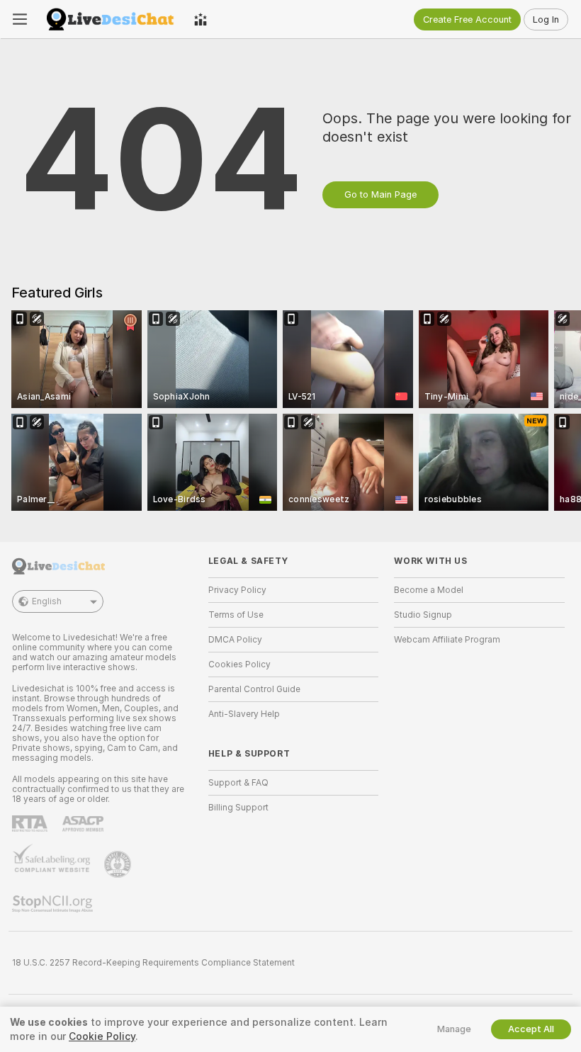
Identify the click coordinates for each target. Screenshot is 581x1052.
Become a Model (428, 590)
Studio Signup (423, 615)
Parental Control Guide (254, 689)
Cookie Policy (102, 1036)
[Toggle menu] (20, 19)
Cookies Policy (239, 664)
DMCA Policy (235, 640)
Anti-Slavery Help (244, 714)
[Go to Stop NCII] (54, 903)
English (47, 601)
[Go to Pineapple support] (119, 864)
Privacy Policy (237, 590)
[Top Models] (200, 19)
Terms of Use (236, 615)
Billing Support (238, 808)
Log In (546, 19)
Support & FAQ (238, 783)
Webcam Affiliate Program (447, 640)
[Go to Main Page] (110, 19)
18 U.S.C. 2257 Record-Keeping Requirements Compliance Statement (153, 963)
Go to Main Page (380, 194)
